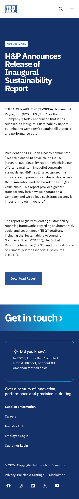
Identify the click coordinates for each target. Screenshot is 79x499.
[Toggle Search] (60, 9)
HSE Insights (16, 43)
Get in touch (31, 318)
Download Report (23, 278)
